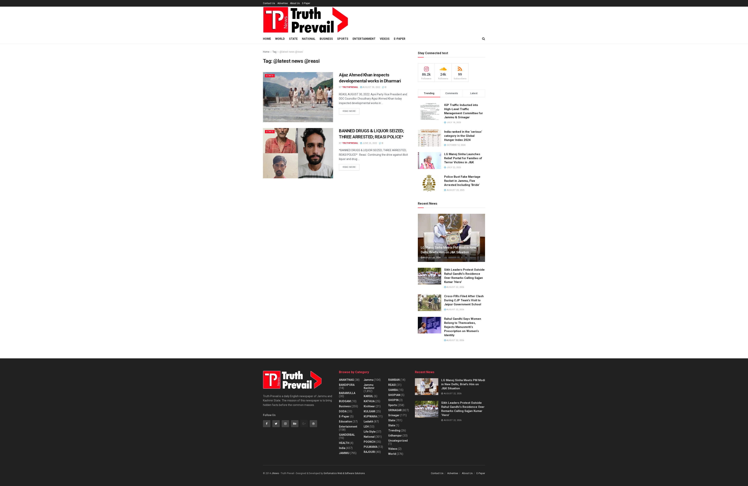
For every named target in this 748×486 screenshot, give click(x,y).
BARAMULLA (347, 393)
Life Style (370, 431)
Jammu (368, 379)
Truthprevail (350, 87)
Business (326, 38)
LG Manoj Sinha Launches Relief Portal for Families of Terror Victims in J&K (463, 158)
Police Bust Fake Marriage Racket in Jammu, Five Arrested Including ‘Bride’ (462, 181)
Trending (394, 430)
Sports (342, 38)
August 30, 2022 (371, 87)
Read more (349, 111)
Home (267, 38)
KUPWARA (370, 416)
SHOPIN (393, 400)
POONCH (369, 441)
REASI (392, 384)
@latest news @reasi (291, 51)
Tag (274, 51)
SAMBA (393, 389)
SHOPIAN (394, 395)
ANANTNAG (346, 379)
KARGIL (368, 396)
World (280, 38)
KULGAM (369, 411)
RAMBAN (394, 379)
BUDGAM (345, 401)
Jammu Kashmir (369, 386)
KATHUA (369, 401)
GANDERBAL (347, 434)
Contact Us (269, 3)
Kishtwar (369, 406)
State (293, 38)
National (308, 38)
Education (345, 421)
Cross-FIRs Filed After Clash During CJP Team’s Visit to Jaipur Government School (464, 300)
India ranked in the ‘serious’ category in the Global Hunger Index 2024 (463, 136)
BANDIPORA (347, 384)
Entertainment (364, 38)
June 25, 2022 (369, 143)
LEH (366, 426)
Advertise (282, 3)
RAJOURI (369, 451)
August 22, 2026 (432, 257)
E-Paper (306, 3)
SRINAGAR (395, 410)
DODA (343, 411)
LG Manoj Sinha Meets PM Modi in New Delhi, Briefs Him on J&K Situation (463, 384)
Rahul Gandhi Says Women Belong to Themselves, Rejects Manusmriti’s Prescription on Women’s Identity (462, 327)
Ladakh (368, 421)
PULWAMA (370, 446)
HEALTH (344, 442)
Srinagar (394, 415)
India (342, 448)
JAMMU (344, 453)
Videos (385, 38)
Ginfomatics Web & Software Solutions (344, 473)
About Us (295, 3)
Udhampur (395, 435)
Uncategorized (398, 440)
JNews (275, 473)
